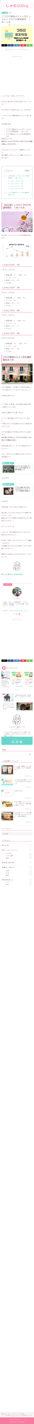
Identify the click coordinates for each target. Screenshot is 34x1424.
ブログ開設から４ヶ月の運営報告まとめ (18, 194)
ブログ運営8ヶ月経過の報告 (13, 574)
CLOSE (27, 170)
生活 (18, 873)
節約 (18, 875)
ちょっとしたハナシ (17, 850)
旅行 (18, 884)
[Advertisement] (17, 75)
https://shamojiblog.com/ (18, 610)
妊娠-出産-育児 (17, 863)
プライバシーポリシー (15, 1419)
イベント (18, 882)
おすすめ (18, 853)
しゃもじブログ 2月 (16, 183)
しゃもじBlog (17, 5)
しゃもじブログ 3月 (16, 186)
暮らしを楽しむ (17, 867)
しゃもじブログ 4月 (16, 188)
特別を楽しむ (17, 880)
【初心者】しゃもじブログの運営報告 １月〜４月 (18, 177)
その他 (17, 845)
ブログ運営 (4, 12)
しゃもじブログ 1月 (16, 181)
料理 (18, 871)
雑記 (18, 858)
